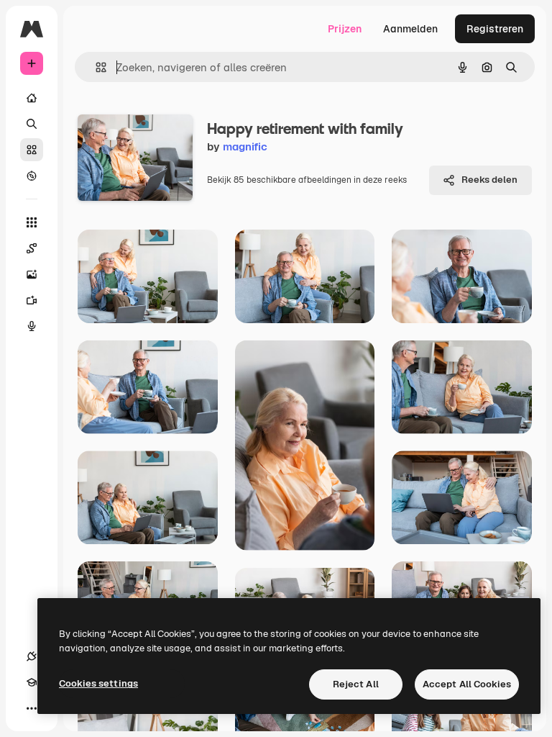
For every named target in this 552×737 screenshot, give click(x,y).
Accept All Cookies (467, 684)
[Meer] (31, 708)
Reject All (356, 684)
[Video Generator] (31, 300)
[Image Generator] (31, 274)
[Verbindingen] (31, 656)
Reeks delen (489, 179)
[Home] (31, 97)
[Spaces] (31, 248)
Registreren (494, 28)
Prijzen (345, 28)
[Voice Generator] (31, 326)
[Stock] (31, 149)
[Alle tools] (31, 222)
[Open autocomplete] (95, 67)
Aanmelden (410, 28)
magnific (245, 146)
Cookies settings (98, 683)
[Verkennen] (31, 175)
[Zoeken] (31, 123)
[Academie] (31, 682)
